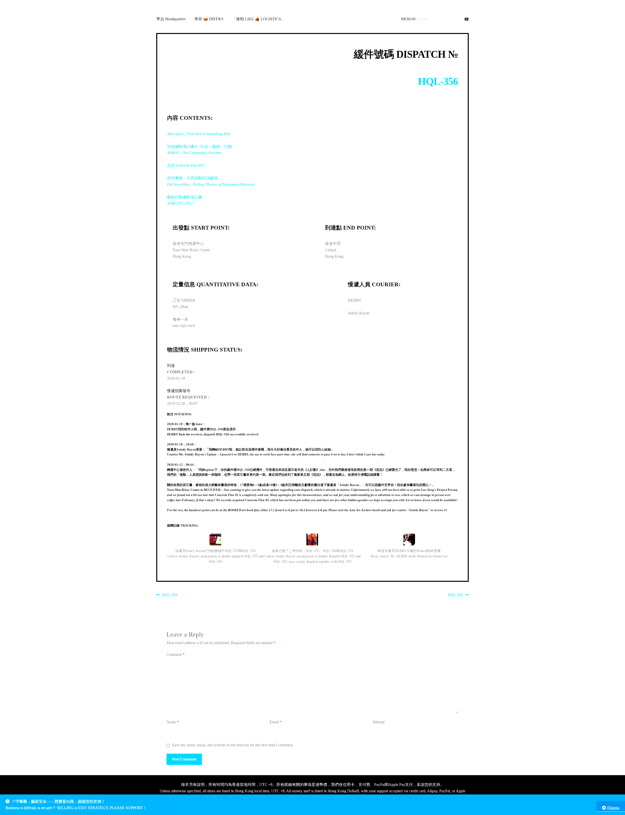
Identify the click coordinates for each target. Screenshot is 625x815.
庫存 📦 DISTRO (208, 19)
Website (379, 722)
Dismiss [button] (613, 808)
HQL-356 (438, 81)
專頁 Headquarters (171, 19)
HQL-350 (455, 596)
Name (173, 722)
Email (275, 722)
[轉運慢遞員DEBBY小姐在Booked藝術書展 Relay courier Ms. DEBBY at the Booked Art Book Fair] (409, 540)
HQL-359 (169, 596)
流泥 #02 (186, 165)
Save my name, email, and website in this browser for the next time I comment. (232, 745)
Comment (176, 654)
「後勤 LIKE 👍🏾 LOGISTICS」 (258, 19)
